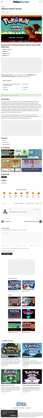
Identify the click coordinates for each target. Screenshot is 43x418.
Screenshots (25, 87)
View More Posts (36, 209)
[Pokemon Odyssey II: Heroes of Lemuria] (11, 350)
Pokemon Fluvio (25, 359)
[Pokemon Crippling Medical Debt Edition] (32, 376)
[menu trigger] (2, 1)
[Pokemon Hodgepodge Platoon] (14, 301)
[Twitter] (3, 13)
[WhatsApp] (5, 13)
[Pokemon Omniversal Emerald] (11, 376)
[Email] (8, 13)
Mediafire (4, 177)
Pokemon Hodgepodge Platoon (14, 307)
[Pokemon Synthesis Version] (14, 285)
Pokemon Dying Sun (26, 332)
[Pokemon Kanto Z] (28, 301)
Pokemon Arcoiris (11, 319)
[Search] (41, 1)
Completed (26, 382)
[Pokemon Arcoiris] (14, 314)
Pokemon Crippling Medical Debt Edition (31, 385)
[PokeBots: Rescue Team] (14, 326)
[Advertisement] (21, 65)
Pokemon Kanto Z (25, 307)
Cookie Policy (4, 413)
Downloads (5, 89)
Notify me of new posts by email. (8, 250)
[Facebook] (1, 13)
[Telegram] (6, 13)
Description (25, 84)
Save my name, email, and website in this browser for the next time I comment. (15, 248)
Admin (3, 11)
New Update (5, 356)
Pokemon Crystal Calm (26, 319)
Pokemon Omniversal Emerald (7, 385)
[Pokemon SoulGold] (28, 285)
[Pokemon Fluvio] (32, 350)
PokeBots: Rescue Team (12, 332)
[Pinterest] (4, 13)
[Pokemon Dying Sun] (28, 326)
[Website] (40, 214)
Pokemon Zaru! (15, 95)
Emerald (25, 356)
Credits (24, 89)
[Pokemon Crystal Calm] (28, 314)
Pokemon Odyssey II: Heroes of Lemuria (10, 359)
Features (5, 87)
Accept (13, 415)
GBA (3, 6)
